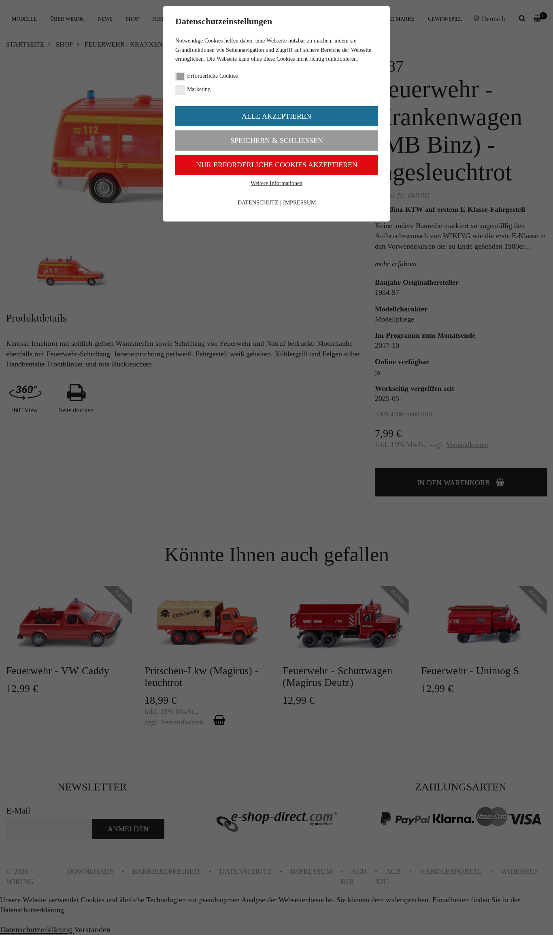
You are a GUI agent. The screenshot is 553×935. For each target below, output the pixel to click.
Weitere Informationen (276, 183)
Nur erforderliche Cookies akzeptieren (276, 165)
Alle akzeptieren (276, 116)
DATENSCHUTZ (258, 203)
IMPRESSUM (299, 203)
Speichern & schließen (276, 140)
